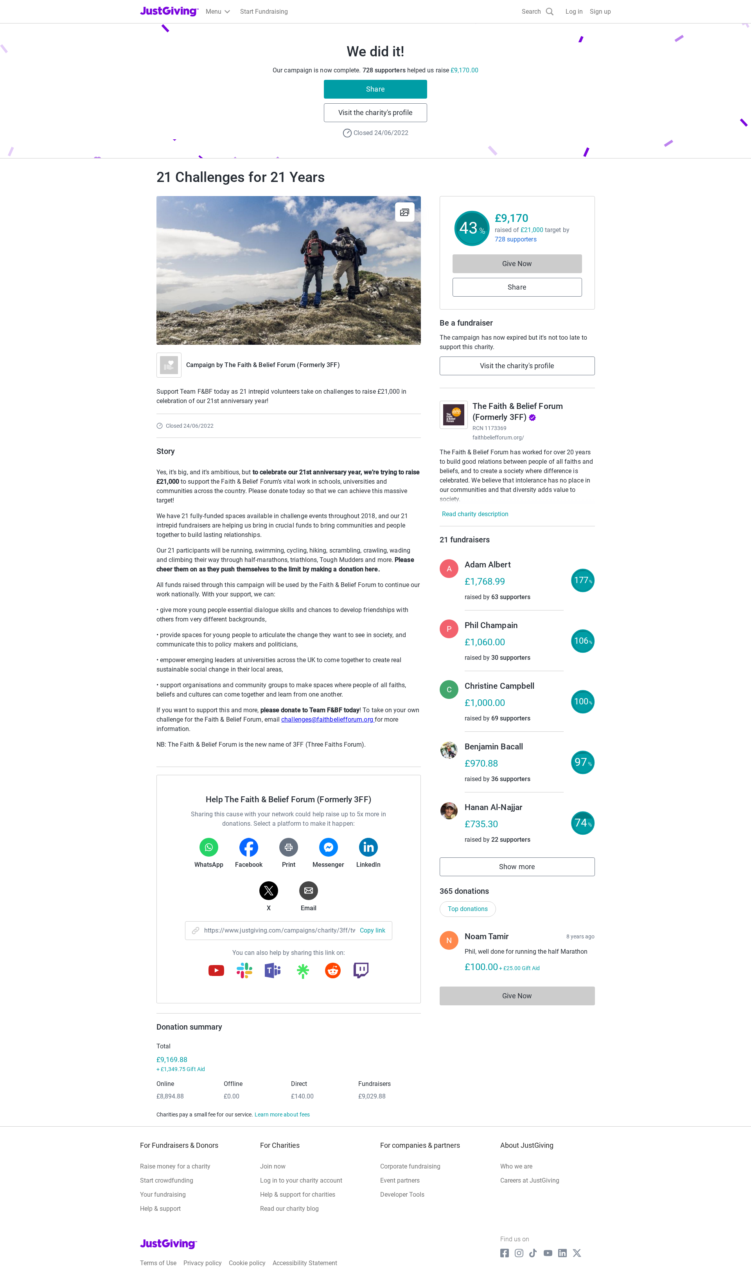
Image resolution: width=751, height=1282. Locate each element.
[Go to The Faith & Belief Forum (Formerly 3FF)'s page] (454, 415)
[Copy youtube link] (216, 971)
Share (375, 89)
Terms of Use (158, 1263)
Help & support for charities (297, 1194)
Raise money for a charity (175, 1166)
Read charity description (475, 514)
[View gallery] (405, 212)
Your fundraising (163, 1194)
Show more (525, 868)
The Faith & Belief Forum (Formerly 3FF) (282, 365)
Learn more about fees (282, 1114)
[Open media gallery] (288, 270)
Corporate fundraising (410, 1166)
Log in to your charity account (301, 1180)
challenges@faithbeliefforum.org (328, 719)
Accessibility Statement (305, 1263)
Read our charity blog (289, 1208)
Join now (273, 1166)
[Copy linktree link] (303, 973)
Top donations (468, 909)
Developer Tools (402, 1194)
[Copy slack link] (244, 971)
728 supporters (516, 239)
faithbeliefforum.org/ (498, 437)
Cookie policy (247, 1263)
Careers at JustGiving (529, 1180)
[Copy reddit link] (333, 971)
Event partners (400, 1180)
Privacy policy (202, 1263)
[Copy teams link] (272, 971)
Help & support (160, 1208)
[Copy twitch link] (361, 971)
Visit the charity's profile (375, 112)
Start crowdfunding (166, 1180)
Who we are (516, 1166)
